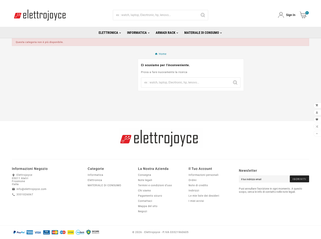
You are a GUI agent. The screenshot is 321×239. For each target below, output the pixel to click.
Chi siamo (144, 190)
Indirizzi (194, 190)
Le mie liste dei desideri (204, 195)
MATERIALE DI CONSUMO (104, 185)
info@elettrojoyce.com (31, 189)
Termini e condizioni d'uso (155, 185)
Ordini (193, 180)
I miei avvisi (196, 200)
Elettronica (95, 180)
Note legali (145, 180)
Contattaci (145, 200)
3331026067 (25, 194)
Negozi (142, 211)
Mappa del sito (148, 206)
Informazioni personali (203, 174)
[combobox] (155, 15)
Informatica (95, 174)
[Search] (203, 15)
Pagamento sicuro (150, 195)
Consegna (144, 174)
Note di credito (198, 185)
